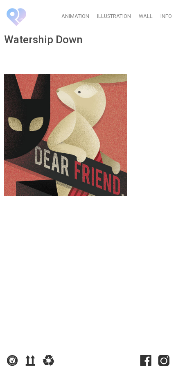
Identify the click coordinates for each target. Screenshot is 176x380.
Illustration (114, 16)
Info (166, 16)
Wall (146, 16)
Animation (75, 16)
